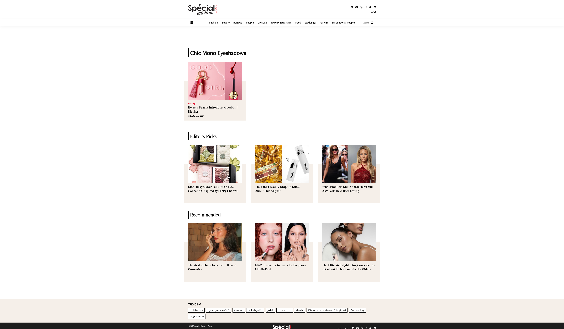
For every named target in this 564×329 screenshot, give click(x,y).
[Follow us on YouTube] (356, 7)
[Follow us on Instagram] (361, 7)
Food (298, 22)
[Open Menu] (191, 22)
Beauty (226, 22)
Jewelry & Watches (281, 22)
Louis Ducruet (196, 310)
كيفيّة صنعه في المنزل (218, 310)
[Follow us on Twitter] (370, 7)
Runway (237, 22)
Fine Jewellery (357, 310)
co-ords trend (284, 310)
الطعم (270, 310)
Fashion (213, 22)
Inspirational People (343, 22)
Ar (372, 11)
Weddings (310, 22)
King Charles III (197, 316)
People (250, 22)
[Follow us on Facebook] (366, 7)
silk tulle (299, 310)
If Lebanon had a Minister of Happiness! (327, 310)
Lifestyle (262, 22)
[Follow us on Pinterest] (352, 7)
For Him (324, 22)
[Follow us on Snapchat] (375, 7)
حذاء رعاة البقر (255, 310)
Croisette (238, 310)
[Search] (371, 22)
